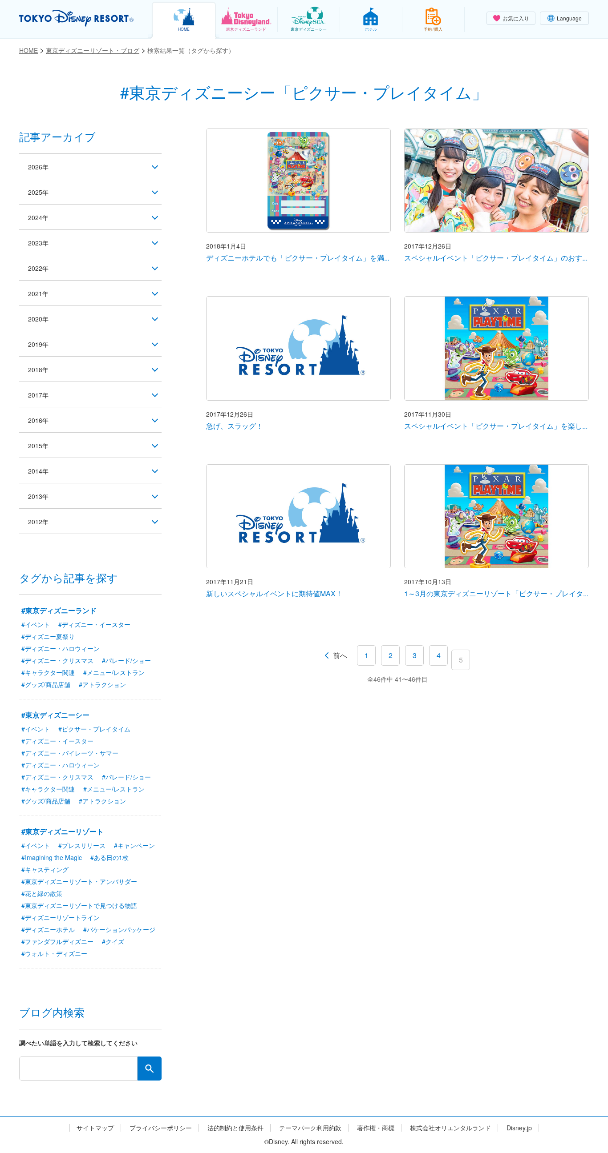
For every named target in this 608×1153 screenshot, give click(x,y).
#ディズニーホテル (48, 929)
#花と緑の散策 (41, 893)
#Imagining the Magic (51, 857)
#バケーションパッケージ (119, 929)
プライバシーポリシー (161, 1128)
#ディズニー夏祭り (48, 636)
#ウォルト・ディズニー (54, 953)
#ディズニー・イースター (94, 624)
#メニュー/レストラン (114, 672)
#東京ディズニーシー (55, 715)
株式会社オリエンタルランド (450, 1128)
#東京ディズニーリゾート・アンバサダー (79, 881)
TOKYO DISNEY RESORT (76, 18)
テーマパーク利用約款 (310, 1128)
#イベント (35, 624)
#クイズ (113, 941)
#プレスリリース (81, 845)
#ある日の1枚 (109, 857)
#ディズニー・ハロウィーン (60, 648)
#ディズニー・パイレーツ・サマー (69, 752)
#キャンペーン (134, 845)
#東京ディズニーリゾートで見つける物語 (79, 905)
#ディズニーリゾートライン (60, 917)
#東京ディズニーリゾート (62, 831)
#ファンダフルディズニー (57, 941)
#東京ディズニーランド (59, 610)
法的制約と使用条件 (235, 1128)
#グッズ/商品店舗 (45, 684)
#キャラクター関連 (48, 672)
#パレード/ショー (126, 660)
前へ (340, 655)
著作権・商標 (375, 1128)
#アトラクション (102, 684)
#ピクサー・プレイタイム (94, 728)
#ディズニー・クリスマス (57, 660)
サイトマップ (95, 1128)
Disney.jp (519, 1128)
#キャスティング (45, 869)
